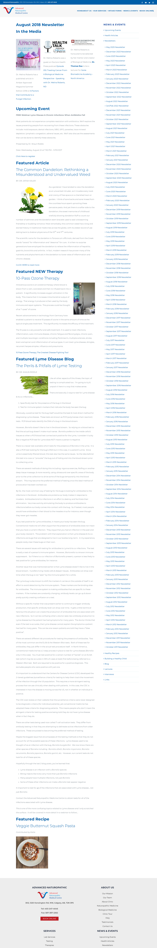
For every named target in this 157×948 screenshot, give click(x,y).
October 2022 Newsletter (117, 92)
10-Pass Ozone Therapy (37, 278)
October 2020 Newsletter (117, 173)
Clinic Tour (107, 914)
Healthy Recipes (112, 653)
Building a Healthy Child (116, 659)
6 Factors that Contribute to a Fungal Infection (27, 95)
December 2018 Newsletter (118, 264)
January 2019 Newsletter (117, 259)
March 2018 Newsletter (116, 304)
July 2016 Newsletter (115, 394)
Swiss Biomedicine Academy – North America (82, 74)
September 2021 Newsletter (118, 124)
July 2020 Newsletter (115, 187)
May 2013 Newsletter (115, 561)
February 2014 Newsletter (117, 521)
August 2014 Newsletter (117, 494)
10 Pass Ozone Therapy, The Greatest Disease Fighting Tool (42, 352)
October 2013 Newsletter (117, 539)
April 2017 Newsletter (115, 354)
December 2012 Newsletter (118, 584)
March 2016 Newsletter (116, 412)
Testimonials (107, 922)
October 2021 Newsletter (117, 119)
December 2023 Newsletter (118, 52)
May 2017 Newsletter (115, 349)
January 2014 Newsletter (117, 525)
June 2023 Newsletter (116, 56)
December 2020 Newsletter (118, 164)
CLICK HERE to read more (27, 265)
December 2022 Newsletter (118, 83)
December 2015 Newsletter (118, 426)
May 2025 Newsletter (115, 47)
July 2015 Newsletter (115, 444)
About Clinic (107, 902)
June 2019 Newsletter (115, 236)
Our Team (107, 898)
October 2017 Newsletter (117, 327)
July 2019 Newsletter (115, 232)
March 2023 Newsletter (116, 70)
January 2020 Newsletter (117, 205)
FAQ (107, 918)
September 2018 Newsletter (118, 277)
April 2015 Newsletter (115, 458)
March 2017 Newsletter (116, 358)
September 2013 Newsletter (118, 543)
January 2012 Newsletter (117, 633)
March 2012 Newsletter (116, 624)
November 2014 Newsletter (118, 480)
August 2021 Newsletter (116, 128)
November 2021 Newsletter (118, 115)
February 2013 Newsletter (117, 575)
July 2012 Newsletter (115, 606)
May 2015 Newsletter (115, 453)
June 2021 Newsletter (115, 137)
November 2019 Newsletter (118, 214)
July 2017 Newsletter (115, 340)
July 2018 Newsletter (115, 286)
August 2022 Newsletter (117, 101)
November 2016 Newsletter (118, 376)
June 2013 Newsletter (115, 557)
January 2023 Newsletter (117, 79)
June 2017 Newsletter (115, 345)
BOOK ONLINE (49, 919)
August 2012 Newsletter (116, 602)
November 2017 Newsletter (118, 322)
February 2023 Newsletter (118, 74)
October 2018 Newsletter (117, 273)
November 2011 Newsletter (118, 642)
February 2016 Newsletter (117, 417)
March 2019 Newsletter (116, 250)
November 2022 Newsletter (118, 88)
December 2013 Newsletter (118, 530)
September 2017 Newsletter (118, 331)
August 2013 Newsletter (116, 548)
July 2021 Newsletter (115, 133)
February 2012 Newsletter (117, 629)
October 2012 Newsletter (117, 593)
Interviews (109, 674)
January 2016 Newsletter (117, 421)
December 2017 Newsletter (118, 318)
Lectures (108, 669)
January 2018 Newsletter (117, 313)
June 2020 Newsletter (116, 191)
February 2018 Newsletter (117, 309)
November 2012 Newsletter (118, 588)
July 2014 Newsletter (115, 498)
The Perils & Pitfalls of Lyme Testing (49, 365)
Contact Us (107, 926)
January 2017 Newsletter (117, 367)
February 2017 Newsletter (117, 363)
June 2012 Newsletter (115, 611)
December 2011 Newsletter (118, 638)
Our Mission (107, 893)
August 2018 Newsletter (117, 282)
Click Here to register (25, 156)
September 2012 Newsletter (118, 597)
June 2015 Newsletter (115, 448)
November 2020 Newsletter (118, 169)
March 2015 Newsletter (116, 462)
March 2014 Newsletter (116, 516)
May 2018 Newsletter (115, 295)
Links (107, 680)
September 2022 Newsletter (119, 97)
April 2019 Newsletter (115, 246)
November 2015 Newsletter (118, 430)
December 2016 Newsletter (118, 372)
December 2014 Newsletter (118, 476)
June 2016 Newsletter (115, 399)
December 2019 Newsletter (118, 209)
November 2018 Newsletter (118, 268)
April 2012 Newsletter (115, 620)
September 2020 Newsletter (119, 178)
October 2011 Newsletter (117, 647)
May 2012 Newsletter (115, 615)
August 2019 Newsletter (116, 228)
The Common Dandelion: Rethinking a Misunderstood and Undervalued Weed (53, 172)
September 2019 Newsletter (118, 223)
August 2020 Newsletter (117, 182)
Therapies (49, 945)
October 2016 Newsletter (117, 381)
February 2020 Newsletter (118, 200)
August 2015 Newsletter (116, 440)
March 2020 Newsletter (116, 196)
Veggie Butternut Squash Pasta (45, 825)
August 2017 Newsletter (116, 336)
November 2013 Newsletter (118, 534)
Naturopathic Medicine (107, 906)
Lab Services (49, 937)
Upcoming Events (113, 30)
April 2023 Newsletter (116, 65)
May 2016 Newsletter (115, 403)
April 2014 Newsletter (115, 512)
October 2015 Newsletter (117, 435)
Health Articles (111, 35)
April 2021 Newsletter (115, 146)
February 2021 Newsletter (117, 155)
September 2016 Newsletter (118, 385)
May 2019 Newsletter (115, 241)
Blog (107, 664)
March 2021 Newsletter (116, 151)
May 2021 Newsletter (115, 142)
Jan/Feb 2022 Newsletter (117, 106)
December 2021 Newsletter (118, 110)
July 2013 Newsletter (115, 552)
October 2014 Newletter (117, 485)
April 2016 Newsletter (115, 408)
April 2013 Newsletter (115, 566)
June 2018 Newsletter (115, 291)
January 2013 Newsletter (117, 579)
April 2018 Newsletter (115, 300)
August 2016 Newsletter (116, 390)
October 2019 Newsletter (117, 218)
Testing (49, 941)
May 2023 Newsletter (115, 61)
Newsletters (110, 41)
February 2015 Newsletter (117, 467)
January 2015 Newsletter (117, 471)
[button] (153, 11)
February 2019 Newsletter (117, 255)
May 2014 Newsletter (115, 507)
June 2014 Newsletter (115, 503)
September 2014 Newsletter (118, 489)
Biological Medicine (107, 910)
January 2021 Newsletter (117, 160)
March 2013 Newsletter (116, 570)
